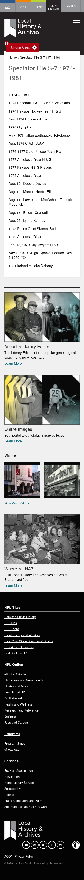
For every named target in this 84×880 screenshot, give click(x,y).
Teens (38, 7)
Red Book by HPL (16, 653)
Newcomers (12, 776)
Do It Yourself (13, 698)
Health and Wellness (18, 704)
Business (10, 716)
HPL (7, 7)
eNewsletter (12, 749)
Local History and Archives (22, 635)
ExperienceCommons (19, 647)
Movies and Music (16, 686)
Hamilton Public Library (20, 617)
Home (13, 57)
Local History (53, 7)
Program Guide (14, 743)
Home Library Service (19, 782)
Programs (12, 733)
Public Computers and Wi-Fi (23, 800)
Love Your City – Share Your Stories (28, 641)
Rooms (9, 794)
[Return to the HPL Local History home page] (23, 28)
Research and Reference (21, 710)
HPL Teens (11, 629)
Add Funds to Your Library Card (26, 806)
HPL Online (13, 664)
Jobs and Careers (16, 722)
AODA (8, 856)
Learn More (13, 363)
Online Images (18, 429)
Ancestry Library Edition (27, 346)
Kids (23, 7)
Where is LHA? (18, 568)
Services (11, 760)
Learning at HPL (15, 692)
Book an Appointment (19, 770)
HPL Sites (12, 607)
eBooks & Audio (15, 674)
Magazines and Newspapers (23, 680)
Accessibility (12, 788)
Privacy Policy (24, 856)
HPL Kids (10, 623)
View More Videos (16, 503)
